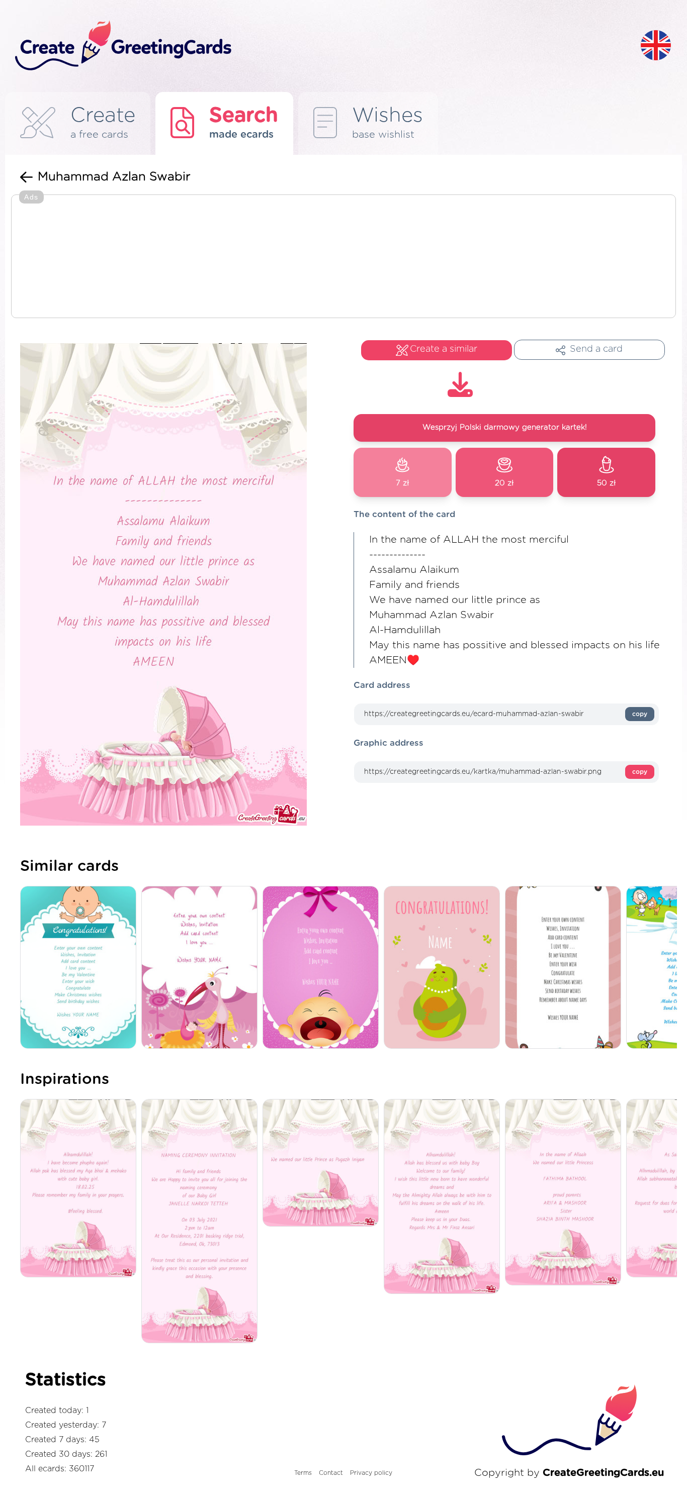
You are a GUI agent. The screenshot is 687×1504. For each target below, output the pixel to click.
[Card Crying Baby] (323, 968)
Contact (331, 1473)
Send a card (596, 349)
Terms (303, 1473)
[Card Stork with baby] (202, 968)
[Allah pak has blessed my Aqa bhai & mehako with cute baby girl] (80, 1189)
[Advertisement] (343, 257)
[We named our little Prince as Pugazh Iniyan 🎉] (323, 1163)
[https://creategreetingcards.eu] (320, 46)
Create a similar (443, 349)
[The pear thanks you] (444, 968)
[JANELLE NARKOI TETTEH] (202, 1222)
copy (639, 714)
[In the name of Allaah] (565, 1193)
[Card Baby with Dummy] (80, 968)
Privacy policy (371, 1473)
